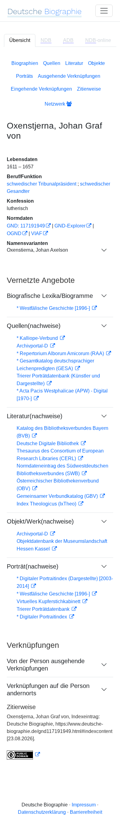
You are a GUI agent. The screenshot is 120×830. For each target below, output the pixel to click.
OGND (14, 233)
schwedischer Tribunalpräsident (41, 183)
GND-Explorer (70, 225)
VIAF (36, 233)
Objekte (96, 63)
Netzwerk (55, 104)
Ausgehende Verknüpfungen (69, 76)
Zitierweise (89, 89)
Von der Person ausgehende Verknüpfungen (46, 665)
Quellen (51, 63)
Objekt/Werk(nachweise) (40, 521)
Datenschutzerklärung (42, 812)
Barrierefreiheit (86, 812)
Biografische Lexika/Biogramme (50, 295)
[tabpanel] (60, 409)
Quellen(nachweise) (34, 325)
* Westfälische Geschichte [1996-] (54, 308)
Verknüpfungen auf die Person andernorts (48, 689)
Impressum (84, 804)
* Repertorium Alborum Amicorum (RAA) (61, 353)
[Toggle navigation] (104, 11)
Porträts (24, 76)
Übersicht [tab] (19, 40)
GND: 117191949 (26, 225)
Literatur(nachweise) (34, 416)
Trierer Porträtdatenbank (44, 609)
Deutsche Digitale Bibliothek (48, 443)
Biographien (24, 63)
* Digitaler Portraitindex (42, 616)
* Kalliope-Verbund (38, 338)
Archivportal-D (33, 345)
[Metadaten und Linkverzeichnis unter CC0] (23, 754)
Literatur (74, 63)
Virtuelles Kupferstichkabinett (49, 601)
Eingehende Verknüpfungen (41, 89)
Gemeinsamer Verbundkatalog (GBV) (58, 496)
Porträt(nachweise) (32, 566)
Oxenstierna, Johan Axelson (37, 250)
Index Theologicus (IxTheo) (47, 503)
